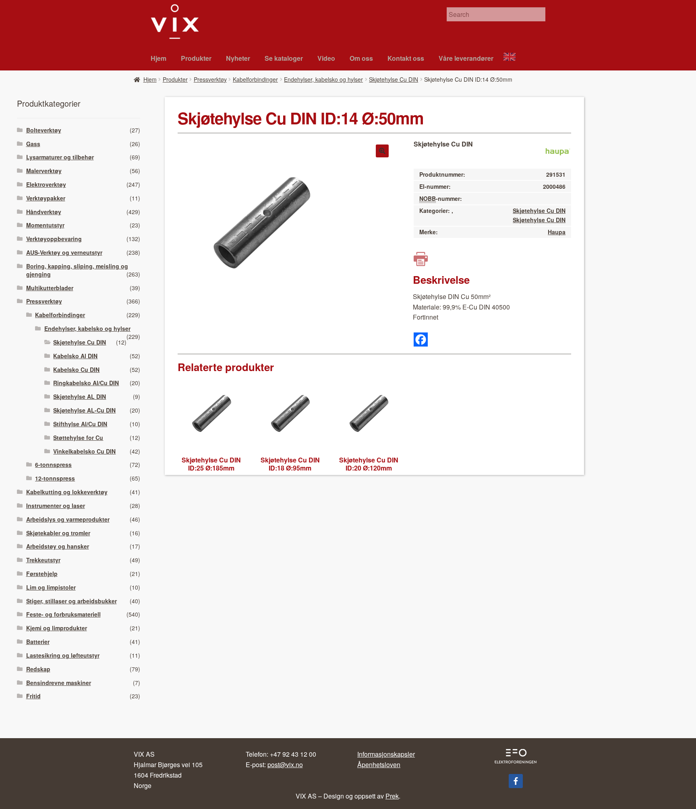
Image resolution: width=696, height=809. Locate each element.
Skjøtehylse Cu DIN (393, 79)
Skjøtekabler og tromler (58, 533)
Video (326, 58)
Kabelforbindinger (255, 79)
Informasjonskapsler (386, 754)
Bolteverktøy (43, 130)
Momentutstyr (45, 225)
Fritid (33, 696)
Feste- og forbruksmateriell (63, 614)
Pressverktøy (210, 79)
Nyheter (238, 58)
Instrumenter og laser (55, 505)
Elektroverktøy (46, 184)
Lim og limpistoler (51, 587)
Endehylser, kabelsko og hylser (323, 79)
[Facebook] (421, 339)
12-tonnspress (55, 478)
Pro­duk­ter (196, 58)
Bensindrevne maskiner (58, 683)
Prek (392, 796)
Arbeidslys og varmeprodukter (68, 519)
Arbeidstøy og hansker (57, 546)
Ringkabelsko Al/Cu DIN (86, 383)
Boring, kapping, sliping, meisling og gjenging (77, 270)
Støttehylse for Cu (78, 437)
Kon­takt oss (405, 58)
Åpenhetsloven (378, 764)
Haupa (557, 232)
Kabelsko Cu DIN (76, 369)
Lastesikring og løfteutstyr (62, 655)
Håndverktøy (43, 212)
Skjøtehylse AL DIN (79, 396)
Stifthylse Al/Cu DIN (80, 424)
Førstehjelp (42, 574)
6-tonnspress (53, 464)
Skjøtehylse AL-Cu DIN (84, 410)
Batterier (38, 642)
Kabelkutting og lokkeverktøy (67, 492)
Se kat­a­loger (284, 58)
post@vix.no (285, 764)
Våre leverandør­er (466, 58)
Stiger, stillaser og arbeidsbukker (71, 601)
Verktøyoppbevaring (54, 239)
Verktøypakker (45, 198)
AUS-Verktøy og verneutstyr (64, 252)
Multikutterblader (49, 288)
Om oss (361, 58)
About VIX (513, 58)
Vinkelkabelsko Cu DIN (84, 451)
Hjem (158, 58)
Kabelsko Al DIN (75, 356)
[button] (382, 150)
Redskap (38, 669)
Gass (33, 144)
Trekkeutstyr (43, 560)
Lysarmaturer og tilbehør (60, 157)
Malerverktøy (44, 171)
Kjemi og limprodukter (56, 628)
